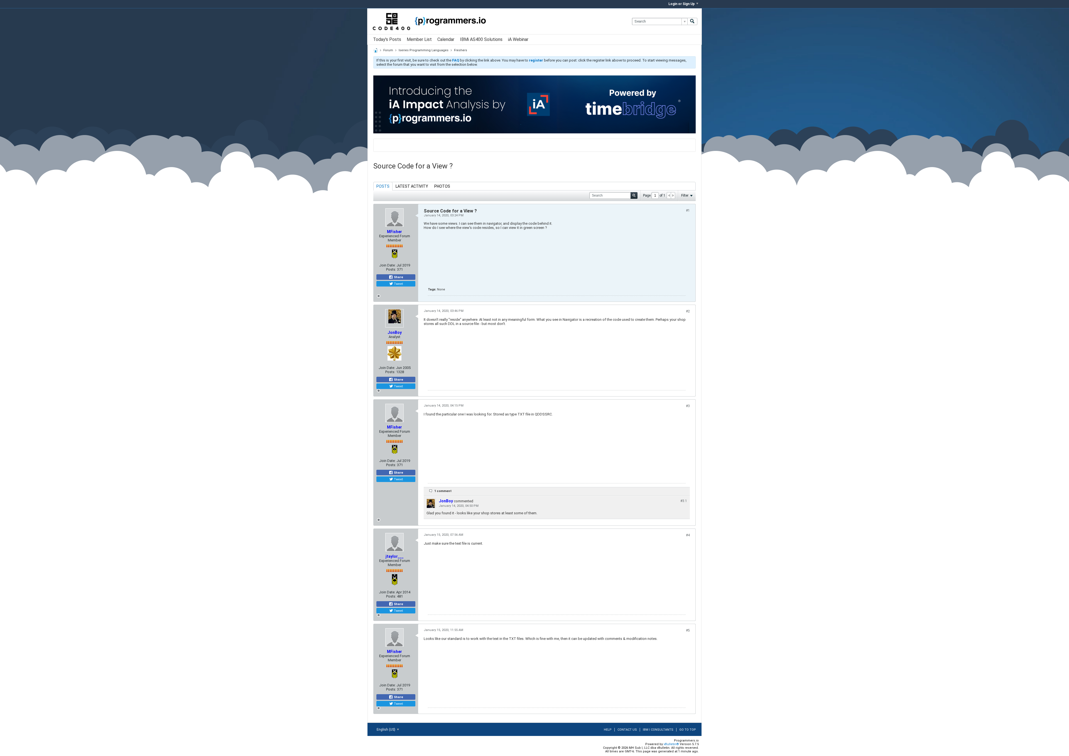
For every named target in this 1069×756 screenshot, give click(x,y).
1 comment (443, 491)
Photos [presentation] (442, 186)
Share (398, 277)
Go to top (687, 729)
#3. (683, 501)
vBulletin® (671, 744)
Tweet (398, 284)
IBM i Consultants (658, 729)
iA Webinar (518, 39)
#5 (688, 630)
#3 (688, 406)
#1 (688, 210)
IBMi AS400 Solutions (481, 39)
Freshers (460, 50)
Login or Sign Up (681, 4)
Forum (388, 50)
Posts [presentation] (382, 186)
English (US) (386, 729)
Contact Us (627, 729)
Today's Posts (387, 39)
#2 (688, 311)
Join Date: (387, 265)
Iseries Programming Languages (423, 50)
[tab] (383, 186)
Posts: (391, 269)
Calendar (445, 39)
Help (608, 729)
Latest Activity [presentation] (412, 186)
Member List (419, 39)
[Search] (692, 21)
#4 (688, 535)
